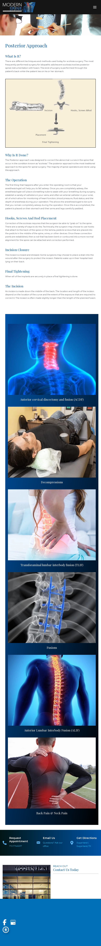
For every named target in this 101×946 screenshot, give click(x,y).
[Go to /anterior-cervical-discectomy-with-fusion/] (52, 359)
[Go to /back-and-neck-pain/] (52, 772)
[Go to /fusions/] (52, 607)
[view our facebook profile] (5, 922)
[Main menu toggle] (94, 7)
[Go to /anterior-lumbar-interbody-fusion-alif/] (52, 690)
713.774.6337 (15, 846)
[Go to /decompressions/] (52, 442)
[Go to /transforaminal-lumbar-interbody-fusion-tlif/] (52, 524)
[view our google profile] (13, 922)
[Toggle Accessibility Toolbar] (6, 930)
